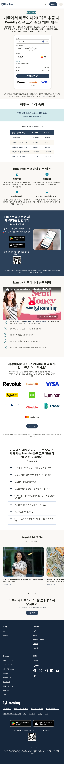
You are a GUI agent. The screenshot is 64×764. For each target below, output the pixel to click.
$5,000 (35, 49)
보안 (24, 714)
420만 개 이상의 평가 (18, 229)
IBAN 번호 (6, 682)
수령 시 (18, 53)
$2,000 (27, 49)
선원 (4, 694)
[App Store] (17, 245)
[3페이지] (32, 594)
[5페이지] (36, 594)
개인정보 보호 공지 (37, 709)
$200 (19, 49)
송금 (34, 631)
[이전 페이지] (26, 593)
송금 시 (18, 38)
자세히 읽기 (7, 584)
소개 (4, 631)
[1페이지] (28, 594)
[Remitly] (7, 4)
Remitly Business (38, 639)
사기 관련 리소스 (8, 669)
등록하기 (53, 4)
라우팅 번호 (7, 677)
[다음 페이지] (38, 593)
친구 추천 (6, 690)
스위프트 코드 (8, 665)
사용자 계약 (7, 709)
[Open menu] (61, 4)
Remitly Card (37, 635)
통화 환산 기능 (8, 686)
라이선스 (32, 714)
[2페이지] (30, 594)
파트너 (5, 673)
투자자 (5, 635)
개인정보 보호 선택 (52, 709)
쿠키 (46, 714)
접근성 (40, 714)
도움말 (35, 660)
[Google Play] (17, 238)
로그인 (44, 4)
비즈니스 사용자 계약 (21, 709)
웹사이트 (18, 321)
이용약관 (45, 96)
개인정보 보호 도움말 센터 (12, 714)
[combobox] (46, 57)
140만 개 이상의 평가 (18, 232)
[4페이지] (34, 594)
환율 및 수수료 (8, 660)
